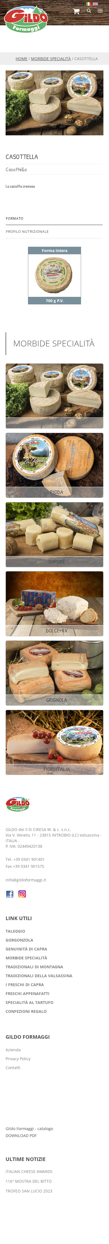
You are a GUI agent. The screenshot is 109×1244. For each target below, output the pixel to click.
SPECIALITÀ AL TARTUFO (29, 1002)
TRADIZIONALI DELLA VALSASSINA (39, 975)
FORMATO (14, 218)
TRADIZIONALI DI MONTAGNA (34, 966)
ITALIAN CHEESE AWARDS (29, 1171)
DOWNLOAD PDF (21, 1135)
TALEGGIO (15, 931)
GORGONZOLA (19, 940)
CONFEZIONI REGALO (26, 1011)
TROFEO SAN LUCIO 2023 (29, 1191)
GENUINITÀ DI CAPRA (26, 949)
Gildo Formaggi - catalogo (29, 1128)
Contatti (13, 1067)
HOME (21, 58)
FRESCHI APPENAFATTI (27, 993)
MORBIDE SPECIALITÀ (51, 58)
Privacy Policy (18, 1058)
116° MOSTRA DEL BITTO (29, 1181)
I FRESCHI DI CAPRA (25, 984)
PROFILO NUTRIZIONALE (27, 231)
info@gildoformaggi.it (26, 880)
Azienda (13, 1049)
